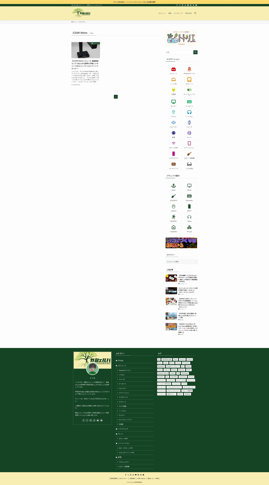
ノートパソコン (124, 443)
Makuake (181, 370)
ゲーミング (190, 380)
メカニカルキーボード (174, 387)
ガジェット (122, 365)
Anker (160, 363)
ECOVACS (186, 363)
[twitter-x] (179, 5)
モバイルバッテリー (125, 420)
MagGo (174, 370)
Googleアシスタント (173, 366)
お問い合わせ (141, 478)
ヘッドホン (122, 411)
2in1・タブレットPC (126, 448)
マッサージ (161, 387)
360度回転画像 (166, 359)
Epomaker (161, 366)
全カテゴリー (123, 478)
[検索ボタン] (195, 13)
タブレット (122, 402)
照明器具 (187, 394)
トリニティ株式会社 (164, 384)
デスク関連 (122, 406)
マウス (184, 384)
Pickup (120, 360)
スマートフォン (124, 393)
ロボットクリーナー (173, 390)
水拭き (180, 394)
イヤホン (122, 375)
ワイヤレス (161, 394)
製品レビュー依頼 (153, 478)
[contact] (196, 5)
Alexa (175, 359)
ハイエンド (176, 384)
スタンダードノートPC (126, 452)
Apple (166, 363)
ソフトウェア (123, 429)
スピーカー (122, 388)
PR (178, 373)
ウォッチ (122, 379)
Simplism (161, 377)
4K (159, 359)
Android (189, 359)
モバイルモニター (189, 387)
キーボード (122, 384)
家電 (119, 457)
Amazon (182, 359)
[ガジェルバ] (81, 13)
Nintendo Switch (163, 373)
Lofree (160, 370)
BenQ (172, 363)
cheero (178, 363)
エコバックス (181, 380)
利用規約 (132, 478)
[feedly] (190, 5)
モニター (122, 415)
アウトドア (161, 380)
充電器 (121, 424)
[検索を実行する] (195, 52)
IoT (183, 366)
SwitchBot (174, 377)
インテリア (170, 380)
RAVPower (185, 373)
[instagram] (182, 5)
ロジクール (161, 390)
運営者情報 (113, 478)
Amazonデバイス (124, 370)
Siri (167, 377)
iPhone (188, 366)
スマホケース (123, 397)
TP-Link (191, 377)
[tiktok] (185, 5)
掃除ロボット (171, 394)
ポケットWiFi (123, 438)
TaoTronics (182, 377)
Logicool (166, 370)
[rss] (193, 5)
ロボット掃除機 (124, 466)
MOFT (189, 370)
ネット (120, 434)
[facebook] (177, 5)
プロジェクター (124, 462)
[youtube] (188, 5)
